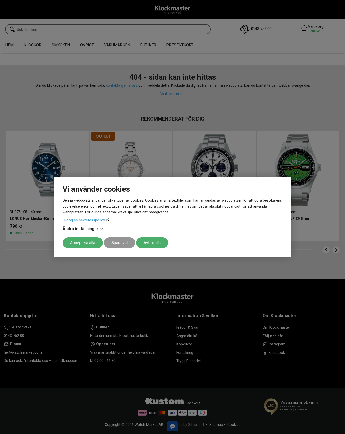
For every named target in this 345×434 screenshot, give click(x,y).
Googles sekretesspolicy (85, 220)
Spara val (119, 242)
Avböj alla (152, 242)
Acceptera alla (82, 242)
